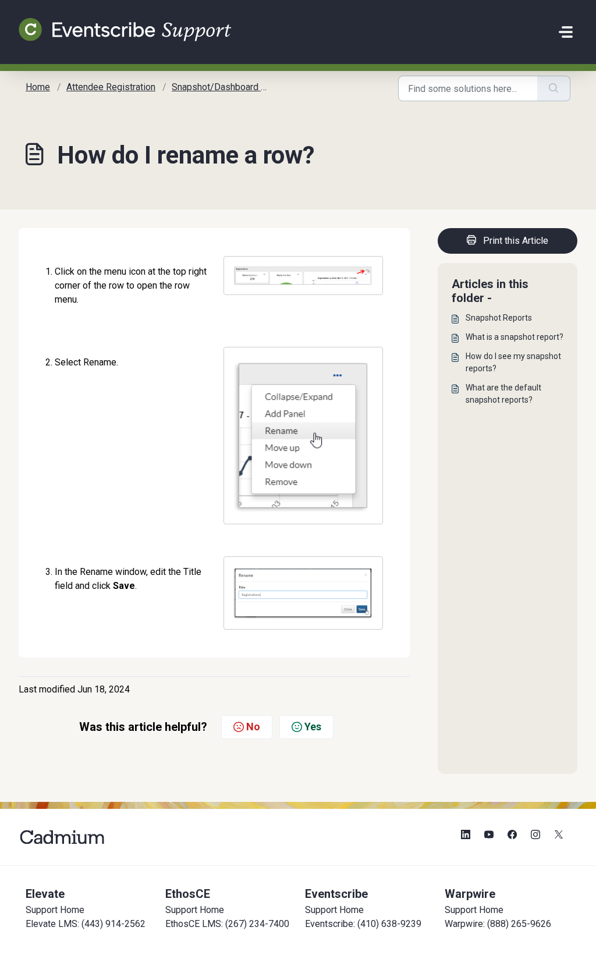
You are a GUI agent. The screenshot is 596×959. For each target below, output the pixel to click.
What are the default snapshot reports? (503, 393)
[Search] (553, 88)
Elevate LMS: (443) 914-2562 (86, 923)
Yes (312, 726)
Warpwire (470, 894)
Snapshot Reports (499, 317)
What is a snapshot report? (514, 337)
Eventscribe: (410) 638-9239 (363, 923)
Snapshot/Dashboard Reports (232, 87)
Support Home (55, 909)
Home (38, 87)
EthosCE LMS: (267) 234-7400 (227, 923)
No (253, 726)
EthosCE (187, 894)
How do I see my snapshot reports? (513, 362)
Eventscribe (336, 894)
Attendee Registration (110, 87)
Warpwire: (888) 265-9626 (498, 923)
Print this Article (515, 240)
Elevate (45, 894)
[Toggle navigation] (565, 32)
